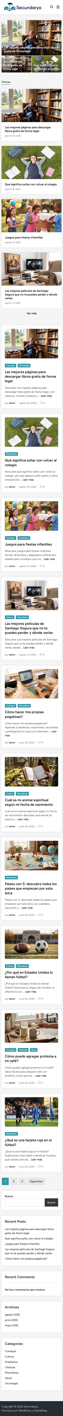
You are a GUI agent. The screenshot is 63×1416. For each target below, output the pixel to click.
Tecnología (24, 365)
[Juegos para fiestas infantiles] (31, 215)
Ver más (31, 313)
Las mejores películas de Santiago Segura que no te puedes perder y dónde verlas (31, 294)
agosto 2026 (12, 1314)
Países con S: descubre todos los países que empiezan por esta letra (31, 888)
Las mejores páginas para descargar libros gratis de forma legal (30, 376)
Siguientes (36, 1181)
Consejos (10, 365)
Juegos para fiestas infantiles (24, 237)
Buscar (9, 1196)
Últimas (6, 82)
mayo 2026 (11, 1325)
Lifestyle (23, 1050)
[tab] (6, 82)
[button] (46, 24)
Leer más (46, 395)
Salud (33, 1050)
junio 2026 (11, 1320)
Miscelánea (11, 454)
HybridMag (40, 1410)
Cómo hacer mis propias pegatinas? (26, 1258)
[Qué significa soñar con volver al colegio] (46, 64)
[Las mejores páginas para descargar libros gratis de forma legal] (31, 38)
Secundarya (31, 1406)
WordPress (24, 1410)
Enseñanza (24, 538)
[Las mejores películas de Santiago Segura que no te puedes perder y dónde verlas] (31, 268)
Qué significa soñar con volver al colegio (31, 184)
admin (12, 403)
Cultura (9, 617)
